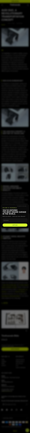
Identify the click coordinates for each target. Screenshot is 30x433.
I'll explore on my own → (22, 206)
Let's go (15, 225)
